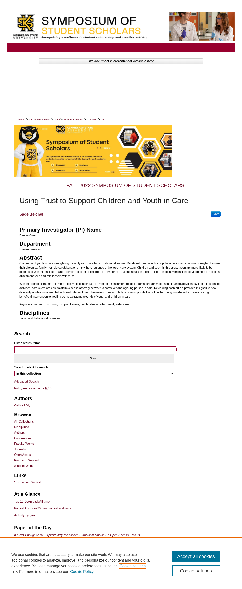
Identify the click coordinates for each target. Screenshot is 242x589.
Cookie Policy (82, 572)
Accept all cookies (196, 556)
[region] (121, 563)
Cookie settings (133, 566)
